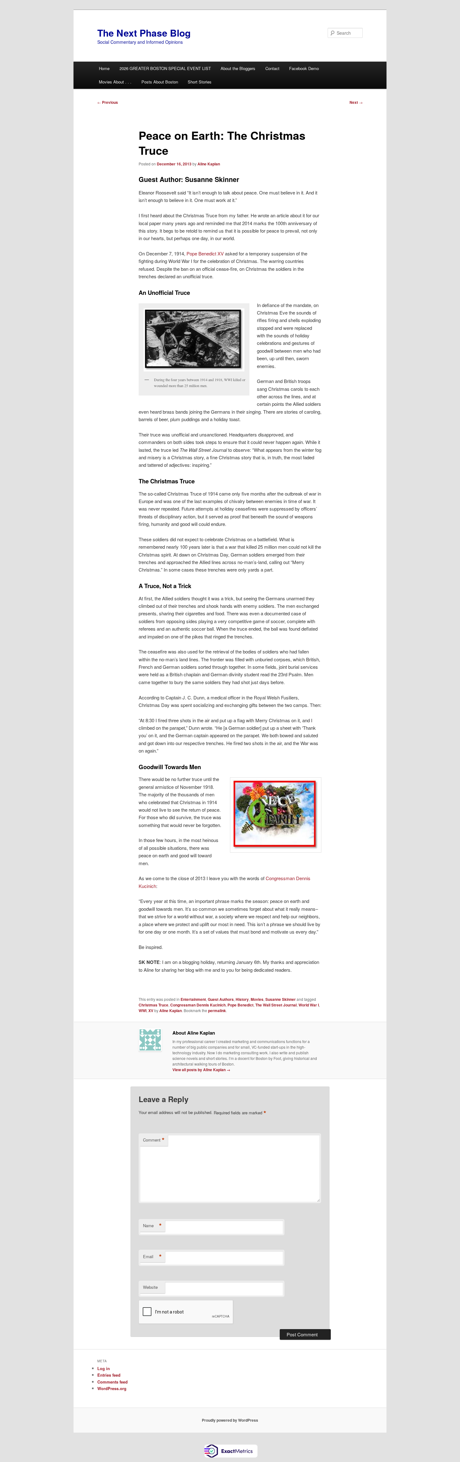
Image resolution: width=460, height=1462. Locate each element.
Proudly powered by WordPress (230, 1420)
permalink (217, 1010)
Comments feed (112, 1382)
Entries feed (108, 1375)
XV (150, 1010)
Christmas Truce (153, 1005)
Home (104, 68)
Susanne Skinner (280, 999)
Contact (272, 68)
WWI (142, 1010)
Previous (107, 102)
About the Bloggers (238, 68)
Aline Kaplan (208, 164)
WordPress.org (111, 1388)
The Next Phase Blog (144, 32)
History (242, 999)
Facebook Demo (304, 68)
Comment (154, 1140)
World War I (309, 1005)
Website (150, 1287)
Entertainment (193, 999)
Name (152, 1226)
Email (152, 1257)
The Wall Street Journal (276, 1005)
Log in (103, 1368)
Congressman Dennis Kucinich (198, 1005)
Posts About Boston (159, 82)
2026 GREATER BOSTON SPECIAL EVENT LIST (165, 68)
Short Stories (200, 82)
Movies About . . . (115, 82)
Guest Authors (221, 999)
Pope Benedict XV (206, 253)
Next (356, 102)
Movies (257, 999)
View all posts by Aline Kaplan (201, 1069)
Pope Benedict (240, 1005)
